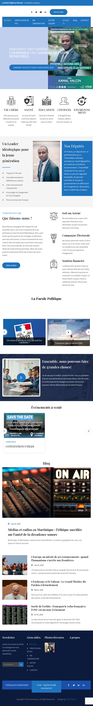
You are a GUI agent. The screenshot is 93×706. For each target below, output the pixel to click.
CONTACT (85, 20)
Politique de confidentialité (17, 685)
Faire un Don (58, 12)
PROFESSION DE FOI (22, 22)
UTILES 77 (66, 22)
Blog (75, 20)
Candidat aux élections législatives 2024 (33, 67)
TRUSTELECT (71, 699)
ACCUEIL (7, 20)
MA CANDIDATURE (39, 22)
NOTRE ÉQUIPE (51, 22)
